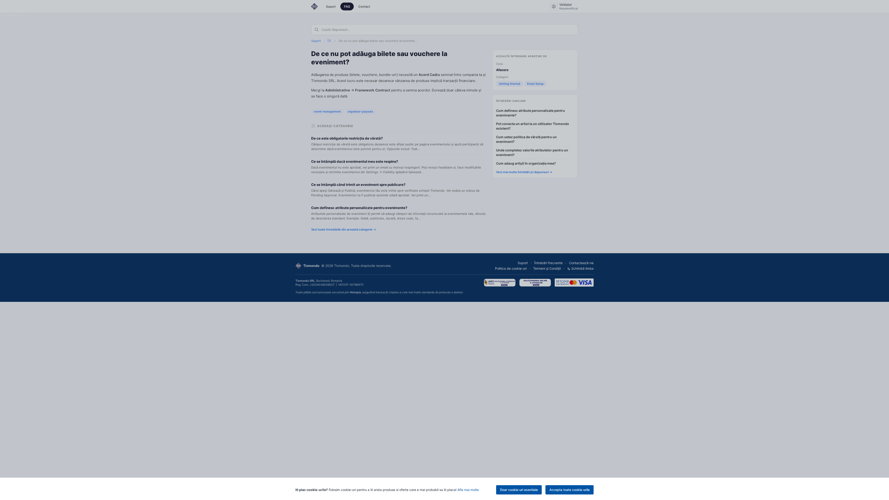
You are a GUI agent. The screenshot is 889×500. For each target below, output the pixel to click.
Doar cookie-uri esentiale (519, 490)
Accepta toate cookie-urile (569, 490)
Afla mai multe (468, 490)
